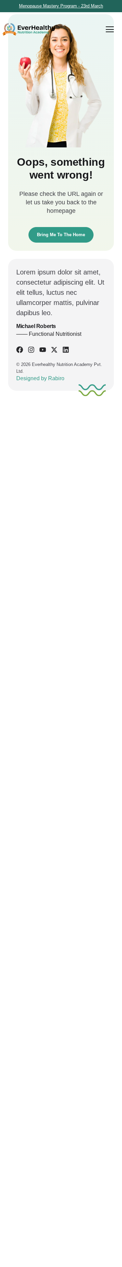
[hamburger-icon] (109, 29)
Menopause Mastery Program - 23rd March (61, 5)
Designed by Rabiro (40, 378)
